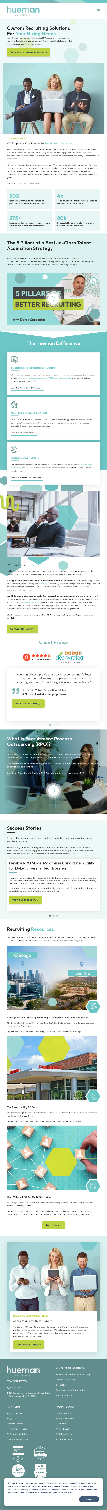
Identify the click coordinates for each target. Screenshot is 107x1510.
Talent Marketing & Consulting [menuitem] (71, 1390)
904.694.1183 (16, 1387)
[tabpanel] (53, 690)
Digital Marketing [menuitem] (64, 1434)
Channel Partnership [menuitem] (17, 1439)
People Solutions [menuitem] (64, 1413)
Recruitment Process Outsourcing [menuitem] (73, 1374)
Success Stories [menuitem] (15, 1423)
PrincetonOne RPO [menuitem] (65, 1418)
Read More (53, 1225)
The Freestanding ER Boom (22, 1107)
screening (43, 584)
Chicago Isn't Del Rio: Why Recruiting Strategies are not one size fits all (47, 1017)
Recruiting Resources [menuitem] (17, 1429)
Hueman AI (30, 468)
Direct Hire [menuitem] (61, 1385)
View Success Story (27, 703)
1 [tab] (50, 725)
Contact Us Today (21, 628)
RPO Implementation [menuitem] (17, 1434)
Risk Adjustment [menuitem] (64, 1439)
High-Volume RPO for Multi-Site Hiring (29, 1197)
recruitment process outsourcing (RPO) (35, 378)
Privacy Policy (66, 1493)
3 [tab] (57, 725)
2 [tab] (54, 725)
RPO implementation (30, 602)
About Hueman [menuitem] (15, 1413)
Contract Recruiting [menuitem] (65, 1379)
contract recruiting (62, 378)
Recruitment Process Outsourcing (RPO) (27, 754)
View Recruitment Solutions (27, 52)
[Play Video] (53, 799)
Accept (89, 1499)
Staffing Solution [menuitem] (64, 1395)
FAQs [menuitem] (9, 1418)
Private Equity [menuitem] (63, 1429)
